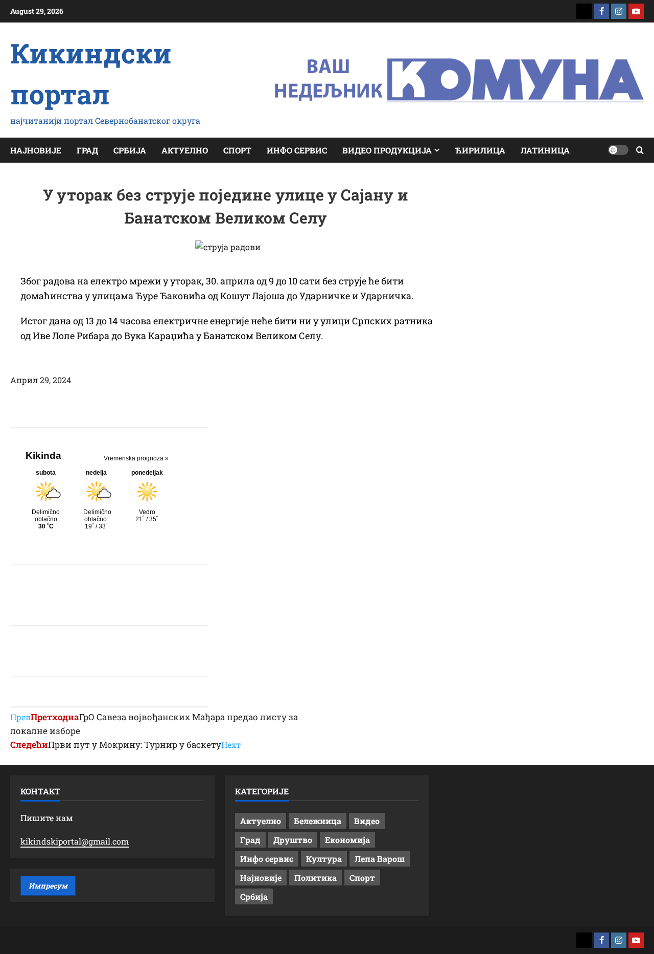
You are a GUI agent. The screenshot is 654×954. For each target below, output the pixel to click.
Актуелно (184, 150)
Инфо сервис (297, 150)
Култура (324, 858)
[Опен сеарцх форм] (640, 150)
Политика (315, 877)
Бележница (317, 820)
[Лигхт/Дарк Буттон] (618, 150)
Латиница (545, 150)
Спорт (237, 150)
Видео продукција (387, 150)
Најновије (35, 150)
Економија (347, 839)
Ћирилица (480, 150)
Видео (367, 820)
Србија (129, 150)
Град (87, 150)
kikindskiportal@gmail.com (74, 841)
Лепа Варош (380, 858)
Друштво (292, 839)
